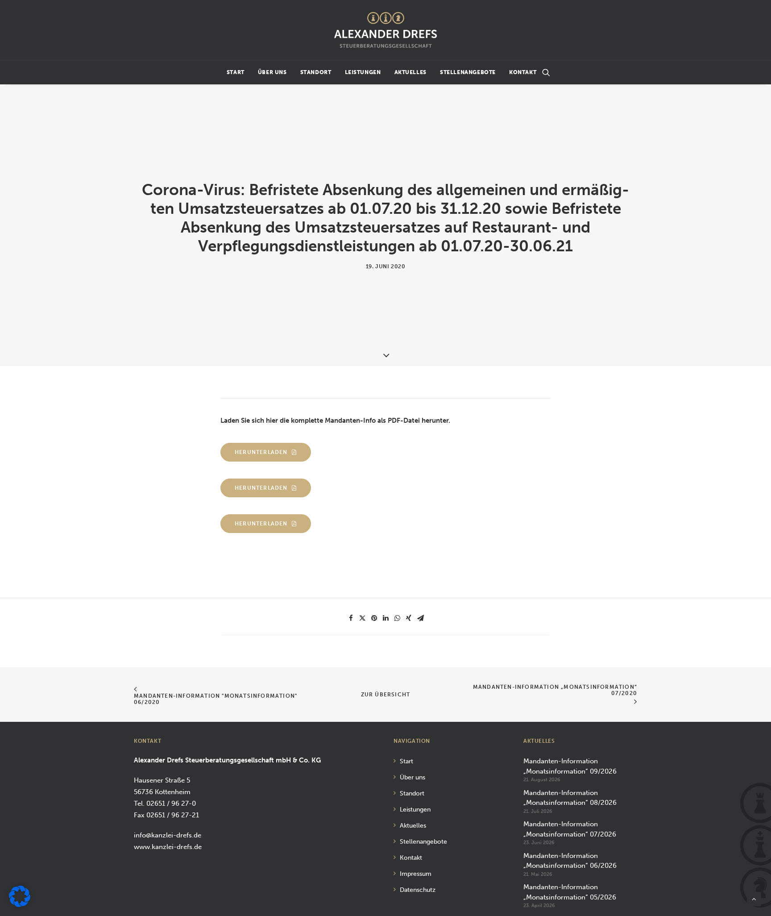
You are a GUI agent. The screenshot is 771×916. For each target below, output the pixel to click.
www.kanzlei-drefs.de (168, 847)
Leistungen (363, 72)
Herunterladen (261, 452)
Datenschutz (417, 890)
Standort (316, 72)
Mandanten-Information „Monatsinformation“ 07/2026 (569, 829)
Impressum (415, 874)
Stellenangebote (468, 72)
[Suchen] (546, 72)
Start (236, 72)
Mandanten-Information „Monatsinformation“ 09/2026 (570, 766)
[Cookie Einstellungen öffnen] (19, 905)
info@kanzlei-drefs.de (167, 835)
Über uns (272, 72)
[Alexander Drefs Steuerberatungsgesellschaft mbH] (385, 30)
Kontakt (522, 72)
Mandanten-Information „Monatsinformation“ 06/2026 (570, 861)
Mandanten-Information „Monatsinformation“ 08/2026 (570, 798)
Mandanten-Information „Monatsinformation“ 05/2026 (569, 892)
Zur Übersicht (385, 694)
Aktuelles (410, 72)
